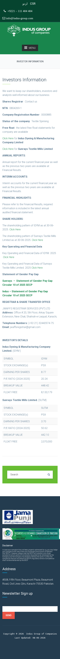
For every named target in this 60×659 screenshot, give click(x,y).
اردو (25, 3)
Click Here (8, 138)
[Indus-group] (30, 30)
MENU (32, 47)
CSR (33, 3)
